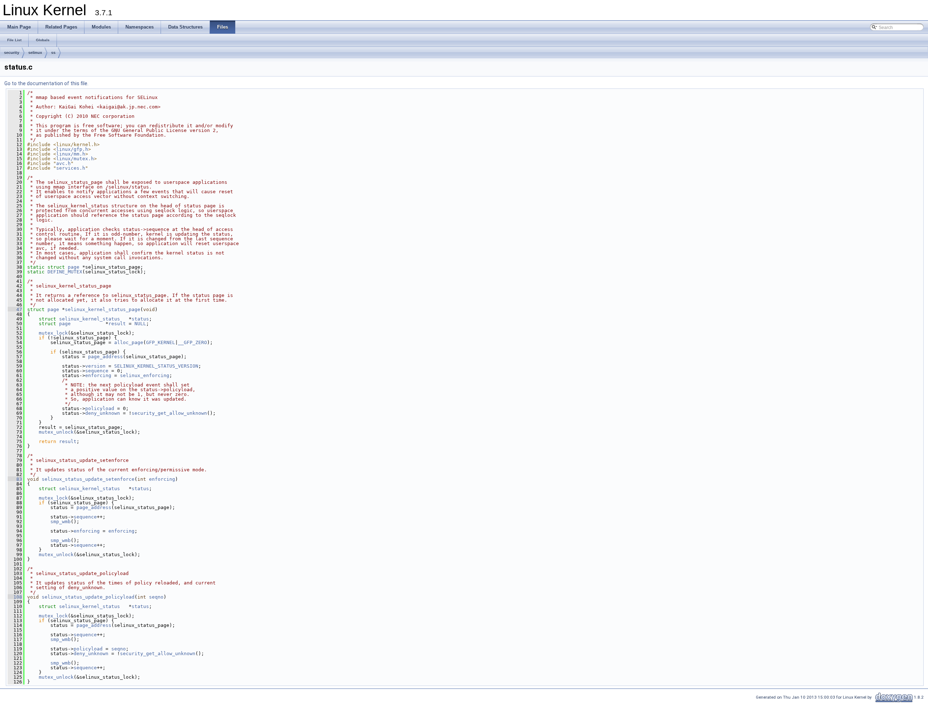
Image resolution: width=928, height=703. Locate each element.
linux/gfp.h (72, 149)
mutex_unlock (56, 432)
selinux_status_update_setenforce (88, 479)
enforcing (98, 375)
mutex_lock (53, 333)
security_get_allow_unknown (169, 413)
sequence (96, 370)
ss (53, 52)
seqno (156, 597)
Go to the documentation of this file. (46, 83)
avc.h (63, 163)
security (11, 52)
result (117, 323)
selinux (35, 52)
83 (15, 479)
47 (15, 309)
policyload (99, 408)
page (73, 267)
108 (15, 597)
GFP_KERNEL (160, 342)
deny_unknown (102, 413)
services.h (70, 168)
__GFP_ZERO (192, 342)
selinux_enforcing (144, 375)
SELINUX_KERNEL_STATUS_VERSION (156, 366)
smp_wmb (60, 521)
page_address (105, 356)
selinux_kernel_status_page (102, 309)
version (95, 366)
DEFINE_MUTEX (64, 271)
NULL (140, 323)
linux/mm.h (70, 154)
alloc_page (128, 342)
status (140, 319)
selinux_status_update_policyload (88, 597)
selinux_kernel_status (89, 319)
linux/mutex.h (75, 158)
